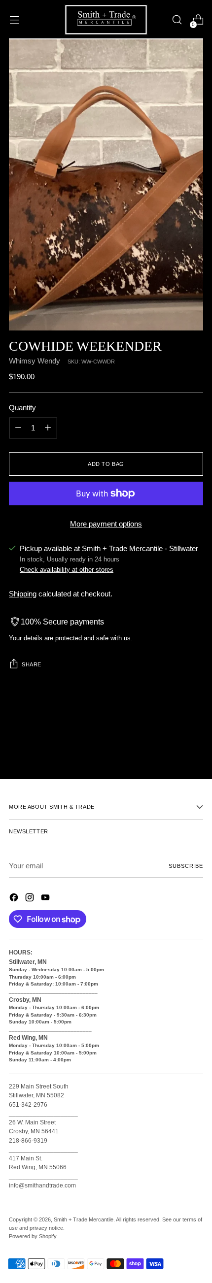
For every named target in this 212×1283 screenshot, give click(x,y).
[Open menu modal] (14, 20)
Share (31, 664)
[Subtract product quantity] (18, 428)
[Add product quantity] (48, 428)
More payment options (106, 524)
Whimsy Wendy (34, 361)
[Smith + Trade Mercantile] (106, 19)
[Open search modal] (177, 20)
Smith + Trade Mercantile (83, 1219)
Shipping (22, 594)
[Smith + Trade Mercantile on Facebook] (15, 899)
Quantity (22, 408)
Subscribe (186, 866)
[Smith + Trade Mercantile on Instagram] (30, 899)
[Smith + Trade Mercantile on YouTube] (46, 899)
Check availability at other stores (66, 569)
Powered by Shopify (33, 1236)
